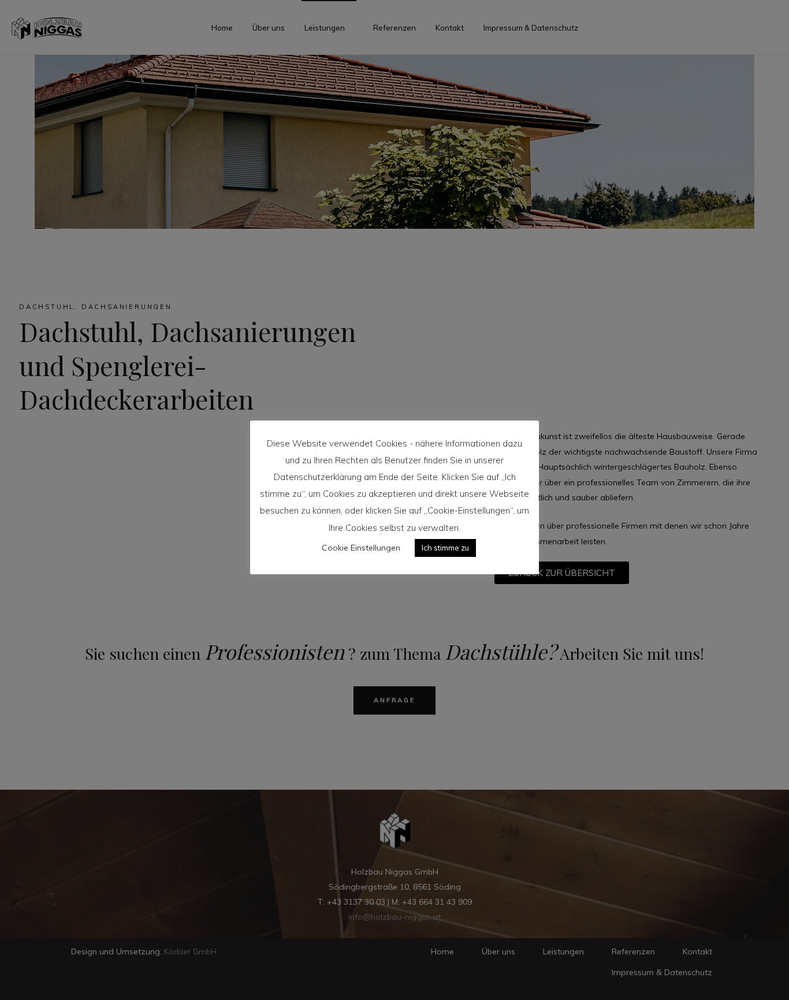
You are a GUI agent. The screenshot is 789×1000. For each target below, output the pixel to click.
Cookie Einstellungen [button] (361, 547)
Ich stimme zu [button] (445, 547)
